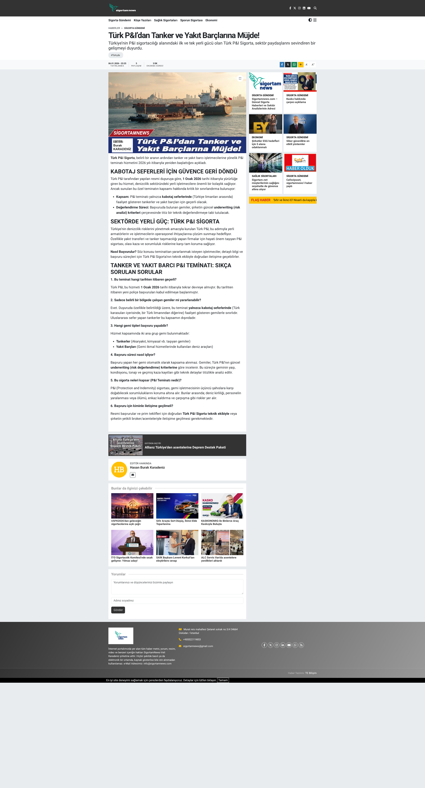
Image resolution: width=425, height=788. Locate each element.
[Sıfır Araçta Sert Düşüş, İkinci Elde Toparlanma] (177, 505)
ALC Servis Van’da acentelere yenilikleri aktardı (218, 559)
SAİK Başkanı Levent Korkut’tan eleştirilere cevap (175, 559)
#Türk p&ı (115, 55)
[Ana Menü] (314, 20)
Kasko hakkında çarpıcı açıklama (296, 100)
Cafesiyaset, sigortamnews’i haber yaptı (299, 183)
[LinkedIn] (283, 645)
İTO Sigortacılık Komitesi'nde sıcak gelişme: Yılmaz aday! (132, 559)
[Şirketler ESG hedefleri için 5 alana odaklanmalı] (265, 124)
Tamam (223, 680)
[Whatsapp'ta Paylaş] (294, 64)
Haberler (114, 28)
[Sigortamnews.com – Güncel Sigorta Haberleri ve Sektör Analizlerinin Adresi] (265, 82)
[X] (270, 645)
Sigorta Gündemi (119, 20)
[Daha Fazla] (300, 64)
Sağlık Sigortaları (165, 20)
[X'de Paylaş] (288, 64)
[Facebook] (264, 645)
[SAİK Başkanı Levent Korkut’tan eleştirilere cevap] (177, 542)
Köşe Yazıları (142, 20)
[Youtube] (289, 645)
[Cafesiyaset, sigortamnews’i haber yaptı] (300, 163)
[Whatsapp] (295, 645)
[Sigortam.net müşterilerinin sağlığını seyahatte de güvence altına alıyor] (265, 163)
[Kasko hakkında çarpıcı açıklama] (300, 82)
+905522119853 (192, 639)
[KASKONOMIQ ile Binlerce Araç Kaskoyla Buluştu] (222, 505)
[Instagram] (276, 645)
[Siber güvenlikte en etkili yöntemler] (300, 124)
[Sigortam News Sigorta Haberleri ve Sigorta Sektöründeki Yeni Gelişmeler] (122, 8)
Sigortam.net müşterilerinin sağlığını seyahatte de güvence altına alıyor (265, 184)
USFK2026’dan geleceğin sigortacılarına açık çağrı (126, 522)
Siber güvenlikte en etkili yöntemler (297, 142)
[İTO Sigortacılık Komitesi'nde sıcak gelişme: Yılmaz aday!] (132, 542)
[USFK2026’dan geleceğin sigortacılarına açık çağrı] (132, 505)
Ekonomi (211, 20)
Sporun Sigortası (191, 20)
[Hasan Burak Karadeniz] (119, 469)
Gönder (118, 610)
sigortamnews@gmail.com (198, 646)
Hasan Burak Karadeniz (147, 467)
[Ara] (315, 8)
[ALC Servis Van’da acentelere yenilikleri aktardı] (222, 542)
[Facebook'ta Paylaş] (282, 64)
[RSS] (301, 645)
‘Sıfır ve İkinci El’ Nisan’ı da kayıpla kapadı (298, 200)
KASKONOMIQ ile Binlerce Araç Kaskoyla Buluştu (220, 522)
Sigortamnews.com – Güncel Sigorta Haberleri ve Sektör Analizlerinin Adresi (264, 103)
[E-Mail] (132, 475)
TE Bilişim (311, 673)
